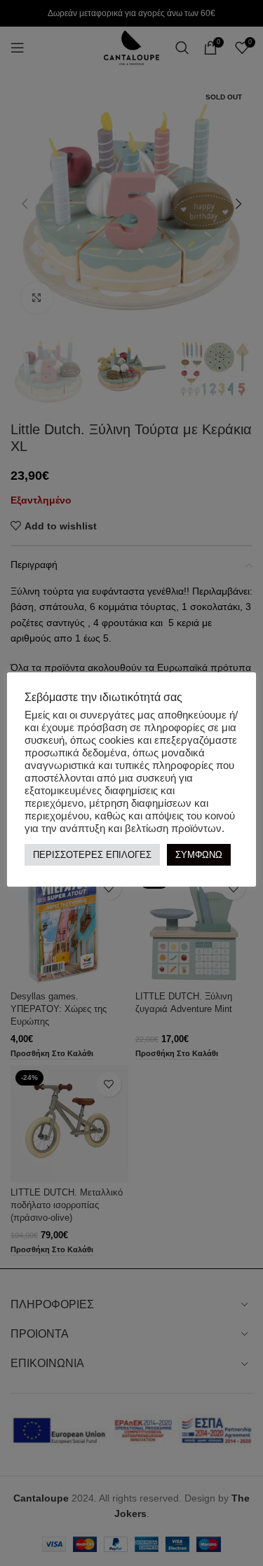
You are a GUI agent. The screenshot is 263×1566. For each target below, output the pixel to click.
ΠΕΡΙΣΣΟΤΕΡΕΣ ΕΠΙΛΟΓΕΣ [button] (92, 855)
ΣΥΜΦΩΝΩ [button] (198, 855)
